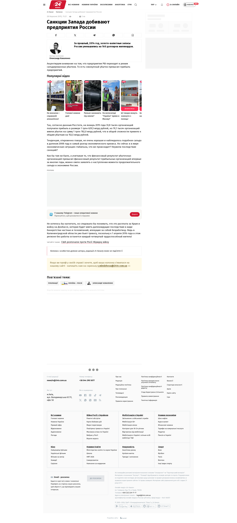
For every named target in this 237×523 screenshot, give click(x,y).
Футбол (161, 453)
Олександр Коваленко (59, 58)
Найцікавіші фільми (59, 450)
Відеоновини (56, 428)
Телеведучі (120, 393)
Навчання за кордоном (96, 463)
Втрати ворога (92, 439)
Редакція (119, 381)
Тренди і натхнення (130, 457)
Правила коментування (150, 396)
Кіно (53, 447)
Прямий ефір (56, 425)
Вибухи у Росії (92, 435)
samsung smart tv (163, 506)
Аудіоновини (56, 432)
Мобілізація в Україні (132, 415)
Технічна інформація (149, 400)
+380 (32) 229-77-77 (129, 493)
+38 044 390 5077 (87, 380)
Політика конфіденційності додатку (151, 387)
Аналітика (120, 5)
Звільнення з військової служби (135, 418)
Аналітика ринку (129, 450)
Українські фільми (58, 453)
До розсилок (95, 478)
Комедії (54, 460)
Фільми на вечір (57, 457)
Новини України (90, 5)
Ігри (130, 5)
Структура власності (174, 385)
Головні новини (57, 418)
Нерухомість (128, 447)
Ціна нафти (162, 418)
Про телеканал (121, 389)
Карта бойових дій (94, 422)
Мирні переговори (94, 425)
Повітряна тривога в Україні (98, 428)
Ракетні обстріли (93, 418)
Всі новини (73, 5)
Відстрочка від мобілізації (133, 432)
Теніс (160, 457)
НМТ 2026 (90, 457)
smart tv (149, 506)
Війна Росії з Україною (97, 415)
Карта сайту (171, 393)
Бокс (160, 450)
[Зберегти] (133, 35)
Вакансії (170, 381)
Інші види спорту (165, 463)
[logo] (58, 4)
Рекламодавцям (122, 397)
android (121, 506)
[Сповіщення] (162, 4)
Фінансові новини (165, 425)
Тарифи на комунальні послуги (171, 428)
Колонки (59, 12)
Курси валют (163, 422)
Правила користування (124, 401)
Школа (89, 453)
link (80, 395)
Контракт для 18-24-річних (133, 428)
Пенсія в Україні (164, 435)
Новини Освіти (94, 447)
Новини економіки (167, 415)
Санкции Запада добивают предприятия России (83, 12)
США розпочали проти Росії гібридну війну (85, 242)
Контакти (170, 377)
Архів (169, 389)
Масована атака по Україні (97, 432)
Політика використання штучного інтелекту (150, 381)
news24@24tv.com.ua (57, 380)
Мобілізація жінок (129, 425)
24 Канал (50, 12)
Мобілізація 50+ (128, 422)
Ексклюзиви (106, 5)
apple (135, 506)
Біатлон (161, 460)
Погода (54, 435)
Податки (161, 432)
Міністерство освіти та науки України (102, 450)
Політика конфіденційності (151, 377)
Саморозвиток (92, 460)
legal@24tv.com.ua (144, 495)
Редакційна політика (123, 385)
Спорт (161, 447)
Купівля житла (128, 453)
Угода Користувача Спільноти (152, 392)
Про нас (119, 377)
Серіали (54, 463)
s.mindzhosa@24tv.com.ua (112, 266)
